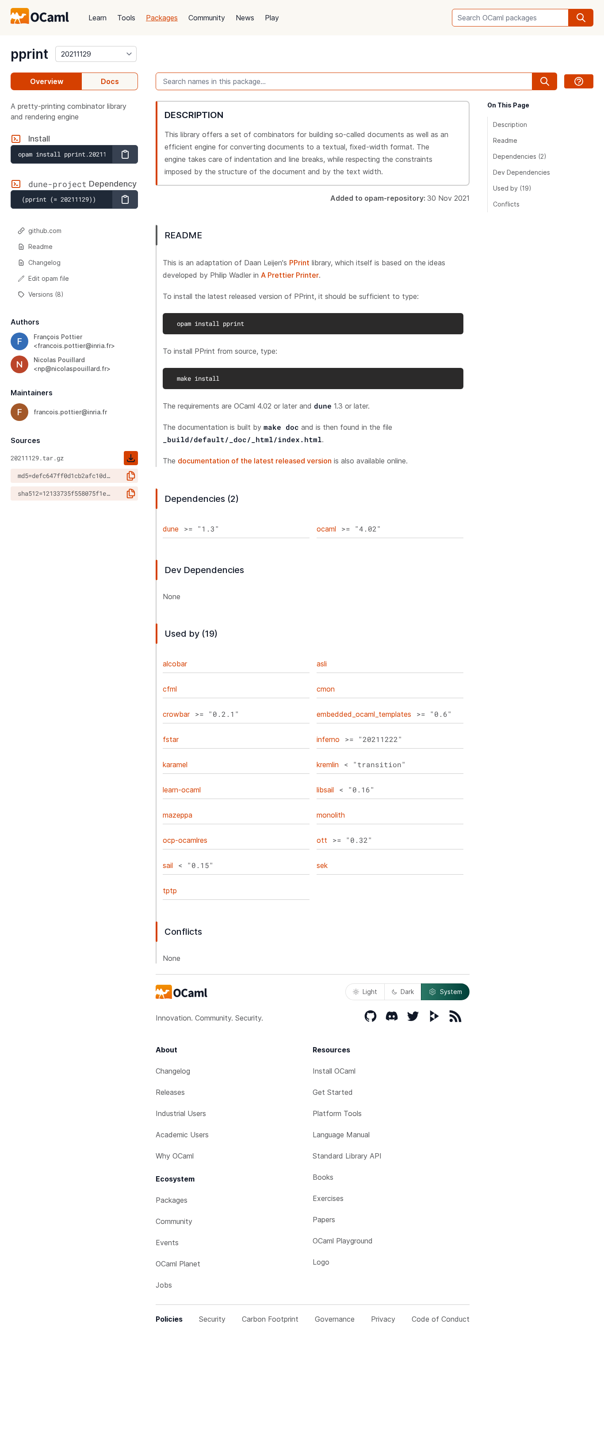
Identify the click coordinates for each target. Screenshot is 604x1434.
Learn (97, 17)
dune (171, 528)
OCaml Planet (178, 1263)
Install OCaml (334, 1071)
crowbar (176, 714)
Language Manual (341, 1134)
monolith (331, 815)
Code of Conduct (441, 1319)
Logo (321, 1262)
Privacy (383, 1319)
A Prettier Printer (290, 275)
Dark (407, 991)
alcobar (175, 663)
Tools (126, 17)
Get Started (333, 1092)
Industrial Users (181, 1113)
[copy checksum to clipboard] (131, 476)
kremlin (328, 764)
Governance (335, 1319)
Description (510, 124)
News (245, 17)
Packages (162, 17)
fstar (171, 739)
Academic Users (182, 1134)
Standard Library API (347, 1155)
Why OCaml (175, 1155)
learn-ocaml (182, 789)
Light (370, 991)
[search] (581, 18)
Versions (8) (46, 294)
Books (323, 1177)
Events (167, 1242)
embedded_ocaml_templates (364, 714)
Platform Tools (337, 1113)
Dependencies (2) (520, 156)
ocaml (326, 528)
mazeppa (177, 815)
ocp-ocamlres (185, 840)
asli (322, 663)
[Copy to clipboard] (125, 154)
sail (168, 865)
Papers (324, 1219)
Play (272, 17)
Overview (46, 81)
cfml (170, 688)
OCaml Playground (343, 1240)
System (451, 991)
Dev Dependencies (521, 172)
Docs (110, 81)
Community (206, 17)
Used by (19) (512, 188)
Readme (40, 246)
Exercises (328, 1198)
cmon (326, 688)
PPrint (299, 262)
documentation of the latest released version (255, 460)
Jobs (164, 1285)
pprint (29, 54)
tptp (170, 890)
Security (212, 1319)
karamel (175, 764)
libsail (325, 789)
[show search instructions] (578, 81)
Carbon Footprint (270, 1319)
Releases (170, 1092)
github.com (44, 230)
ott (322, 840)
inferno (328, 739)
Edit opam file (48, 278)
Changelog (44, 262)
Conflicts (506, 204)
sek (322, 865)
